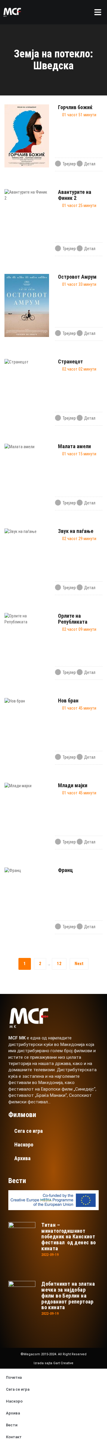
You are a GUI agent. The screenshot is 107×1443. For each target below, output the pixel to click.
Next (79, 963)
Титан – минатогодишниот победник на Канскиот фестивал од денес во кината (68, 1236)
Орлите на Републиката (72, 619)
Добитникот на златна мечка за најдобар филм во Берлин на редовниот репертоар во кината (68, 1295)
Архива (22, 1158)
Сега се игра (28, 1131)
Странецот (70, 361)
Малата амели (74, 446)
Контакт (14, 1437)
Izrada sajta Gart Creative (53, 1363)
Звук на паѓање (75, 531)
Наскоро (23, 1144)
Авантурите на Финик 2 (74, 195)
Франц (65, 870)
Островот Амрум (77, 277)
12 (59, 963)
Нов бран (68, 700)
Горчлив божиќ (75, 107)
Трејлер (69, 164)
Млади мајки (72, 785)
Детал (89, 164)
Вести (12, 1425)
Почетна (14, 1377)
